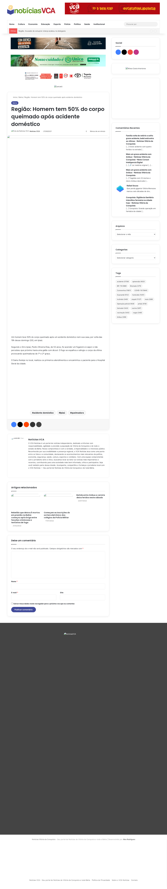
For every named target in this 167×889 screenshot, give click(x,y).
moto (149, 299)
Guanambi (123, 295)
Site (61, 592)
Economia (32, 24)
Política (77, 24)
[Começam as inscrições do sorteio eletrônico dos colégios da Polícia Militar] (58, 502)
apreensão (138, 281)
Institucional (99, 24)
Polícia (67, 24)
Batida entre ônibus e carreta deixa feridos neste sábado (90, 496)
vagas (137, 313)
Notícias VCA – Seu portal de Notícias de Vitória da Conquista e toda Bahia (59, 880)
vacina (136, 308)
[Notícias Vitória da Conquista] (31, 10)
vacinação (123, 313)
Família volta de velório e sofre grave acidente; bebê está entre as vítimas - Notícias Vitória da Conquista (140, 139)
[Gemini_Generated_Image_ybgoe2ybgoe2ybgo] (58, 60)
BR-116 (122, 286)
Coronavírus (124, 290)
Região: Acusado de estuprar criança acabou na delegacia (42, 31)
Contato (134, 880)
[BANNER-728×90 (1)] (58, 75)
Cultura (21, 24)
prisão (142, 304)
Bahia (21, 97)
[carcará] (58, 86)
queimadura (77, 412)
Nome (14, 581)
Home (11, 24)
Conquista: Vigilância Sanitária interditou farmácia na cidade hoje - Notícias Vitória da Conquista (140, 201)
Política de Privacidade (101, 880)
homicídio (138, 295)
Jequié (136, 299)
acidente (123, 281)
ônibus (121, 317)
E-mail (14, 592)
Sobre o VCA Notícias (120, 880)
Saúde (87, 24)
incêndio (122, 299)
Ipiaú (62, 412)
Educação (45, 24)
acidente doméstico (43, 412)
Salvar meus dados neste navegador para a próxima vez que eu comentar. (44, 604)
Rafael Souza (132, 185)
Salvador (122, 308)
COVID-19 (141, 290)
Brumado (135, 286)
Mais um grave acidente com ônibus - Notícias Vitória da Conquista (138, 172)
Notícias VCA (35, 131)
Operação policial (125, 304)
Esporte (57, 24)
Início (15, 97)
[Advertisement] (58, 387)
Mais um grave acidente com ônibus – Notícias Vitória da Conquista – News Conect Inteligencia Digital (138, 158)
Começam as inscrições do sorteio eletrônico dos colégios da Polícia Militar (57, 515)
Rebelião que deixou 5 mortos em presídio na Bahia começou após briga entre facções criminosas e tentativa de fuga (25, 517)
